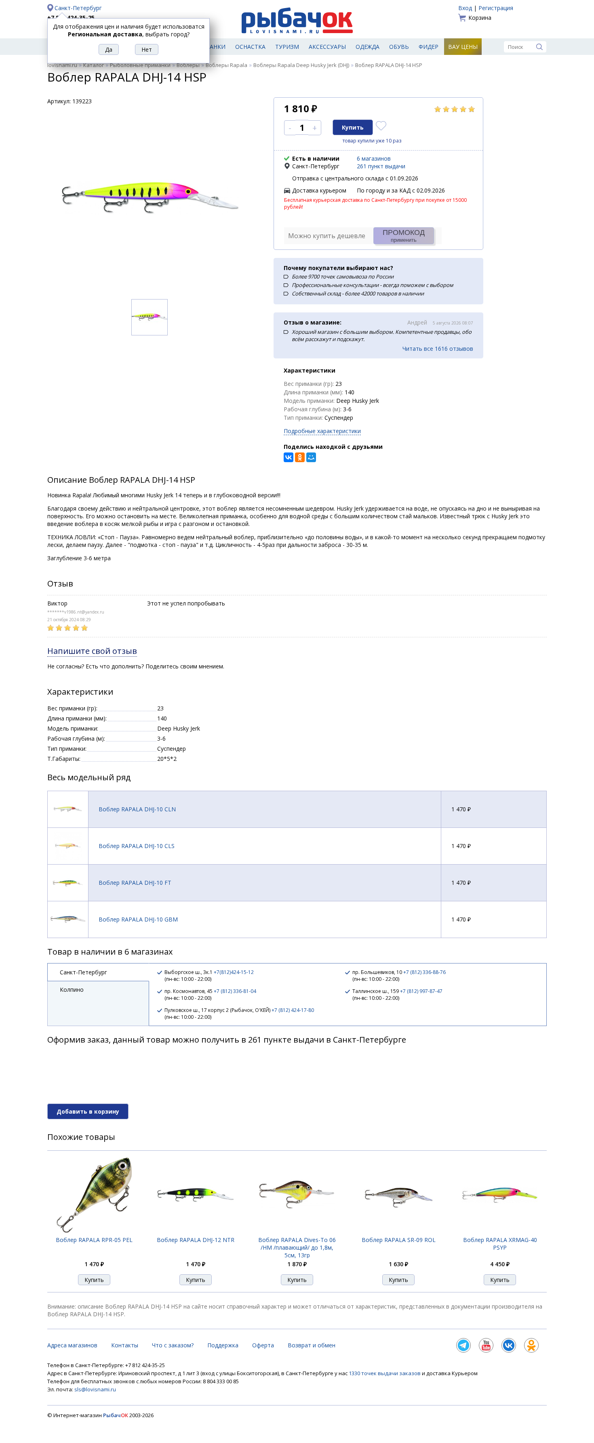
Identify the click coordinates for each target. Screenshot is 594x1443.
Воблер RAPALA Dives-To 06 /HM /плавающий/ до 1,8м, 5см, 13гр (297, 1247)
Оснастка (250, 46)
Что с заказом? (173, 1345)
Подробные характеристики (322, 431)
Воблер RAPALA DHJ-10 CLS (137, 846)
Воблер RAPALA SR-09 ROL (399, 1240)
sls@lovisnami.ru (95, 1389)
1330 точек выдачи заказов (385, 1373)
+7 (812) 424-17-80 (293, 1010)
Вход (465, 8)
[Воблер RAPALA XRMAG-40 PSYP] (499, 1231)
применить (404, 235)
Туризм (287, 46)
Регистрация (495, 8)
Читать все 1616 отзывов (437, 348)
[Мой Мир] (311, 457)
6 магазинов (374, 158)
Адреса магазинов (72, 1345)
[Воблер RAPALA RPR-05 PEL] (94, 1232)
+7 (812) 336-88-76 (424, 972)
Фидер (428, 46)
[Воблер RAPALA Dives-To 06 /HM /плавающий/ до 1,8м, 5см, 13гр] (297, 1231)
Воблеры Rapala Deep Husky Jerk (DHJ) (301, 65)
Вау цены (463, 46)
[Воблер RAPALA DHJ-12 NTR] (195, 1231)
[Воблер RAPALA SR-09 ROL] (398, 1232)
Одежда (367, 46)
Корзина (479, 17)
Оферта (263, 1345)
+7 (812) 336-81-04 (235, 991)
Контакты (124, 1345)
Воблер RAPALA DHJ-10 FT (135, 882)
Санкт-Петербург (78, 8)
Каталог (93, 65)
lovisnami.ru (62, 65)
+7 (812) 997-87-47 (421, 991)
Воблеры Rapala (226, 65)
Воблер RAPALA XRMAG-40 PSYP (500, 1243)
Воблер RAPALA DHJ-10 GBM (138, 919)
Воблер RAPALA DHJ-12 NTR (195, 1240)
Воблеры (188, 65)
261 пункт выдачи (381, 166)
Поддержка (222, 1345)
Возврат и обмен (311, 1345)
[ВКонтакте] (288, 457)
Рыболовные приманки (140, 65)
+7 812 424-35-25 (71, 17)
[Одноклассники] (300, 457)
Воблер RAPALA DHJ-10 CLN (137, 809)
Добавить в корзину (88, 1111)
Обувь (399, 46)
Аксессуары (327, 46)
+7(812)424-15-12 (234, 972)
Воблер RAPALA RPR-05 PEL (94, 1240)
